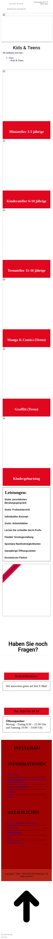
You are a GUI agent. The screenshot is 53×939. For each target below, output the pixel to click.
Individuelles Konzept (16, 516)
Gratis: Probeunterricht (17, 509)
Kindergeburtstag (26, 478)
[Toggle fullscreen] (8, 934)
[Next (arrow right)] (5, 937)
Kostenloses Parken (16, 557)
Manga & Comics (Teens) (26, 340)
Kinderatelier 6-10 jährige (27, 201)
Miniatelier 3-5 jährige (26, 132)
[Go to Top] (26, 931)
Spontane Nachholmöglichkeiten (23, 543)
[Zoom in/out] (11, 934)
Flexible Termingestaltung (19, 537)
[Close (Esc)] (2, 934)
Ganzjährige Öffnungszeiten (20, 550)
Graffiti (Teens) (26, 409)
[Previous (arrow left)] (2, 937)
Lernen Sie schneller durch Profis (23, 530)
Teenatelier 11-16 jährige (26, 270)
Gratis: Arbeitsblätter (16, 523)
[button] (43, 16)
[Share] (5, 934)
